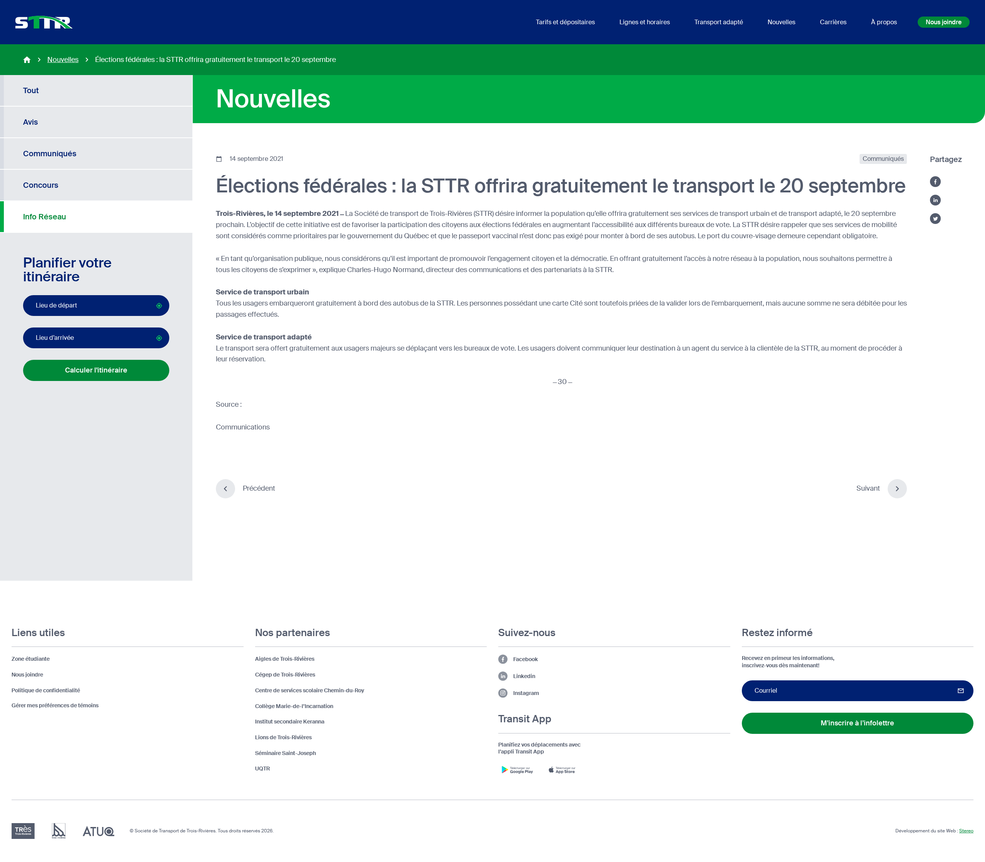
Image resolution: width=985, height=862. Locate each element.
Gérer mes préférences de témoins (55, 705)
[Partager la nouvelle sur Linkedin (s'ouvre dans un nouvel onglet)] (935, 200)
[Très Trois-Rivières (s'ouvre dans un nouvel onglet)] (23, 831)
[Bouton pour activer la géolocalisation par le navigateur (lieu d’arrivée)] (159, 338)
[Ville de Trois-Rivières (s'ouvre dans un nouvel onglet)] (59, 831)
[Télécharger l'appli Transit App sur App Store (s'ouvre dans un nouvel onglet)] (563, 770)
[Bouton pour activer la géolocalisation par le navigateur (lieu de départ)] (159, 305)
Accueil (27, 59)
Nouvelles (62, 59)
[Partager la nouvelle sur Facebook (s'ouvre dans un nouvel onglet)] (935, 181)
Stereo (966, 831)
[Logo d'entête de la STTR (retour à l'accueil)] (44, 22)
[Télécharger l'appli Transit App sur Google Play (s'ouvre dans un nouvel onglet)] (517, 770)
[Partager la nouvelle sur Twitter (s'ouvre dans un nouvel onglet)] (935, 218)
